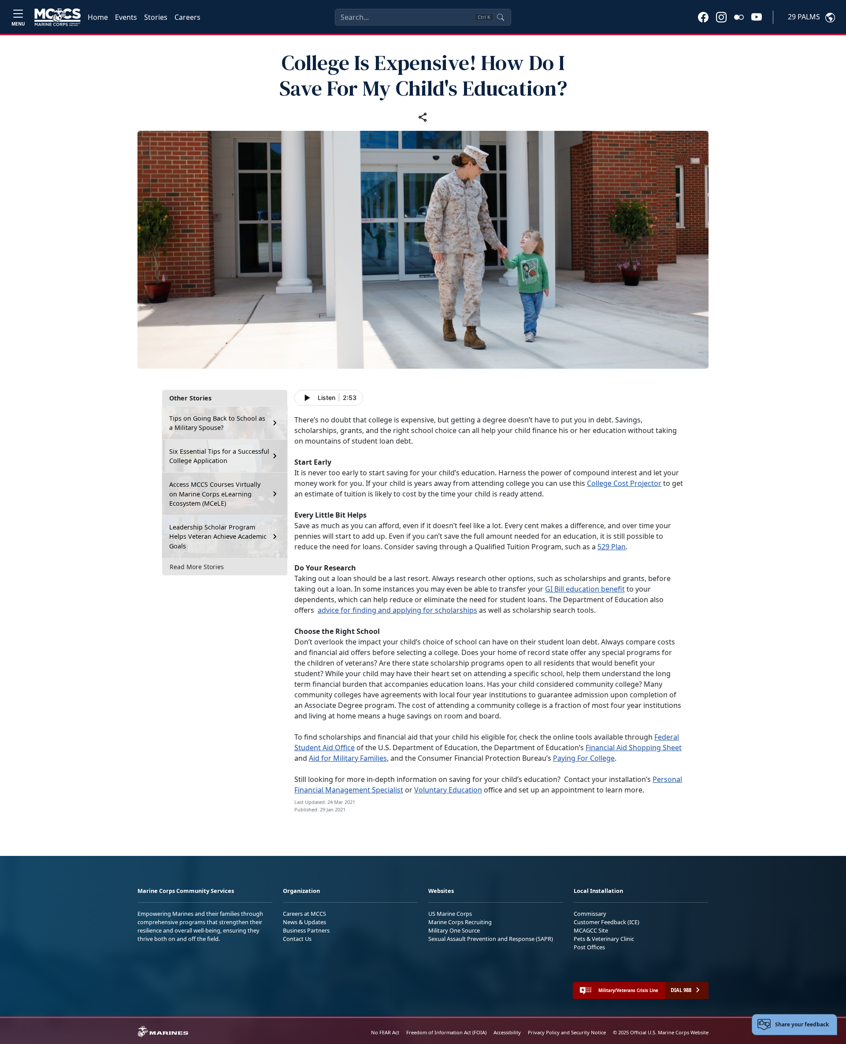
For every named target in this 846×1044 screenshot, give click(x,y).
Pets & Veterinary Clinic (604, 939)
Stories (155, 17)
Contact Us (297, 939)
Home (98, 17)
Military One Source (454, 930)
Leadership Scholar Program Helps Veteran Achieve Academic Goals (218, 536)
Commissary (590, 914)
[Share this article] (423, 117)
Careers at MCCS (304, 914)
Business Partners (306, 930)
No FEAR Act (385, 1032)
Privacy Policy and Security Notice (567, 1032)
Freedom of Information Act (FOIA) (446, 1032)
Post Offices (589, 947)
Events (126, 17)
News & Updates (304, 922)
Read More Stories (197, 567)
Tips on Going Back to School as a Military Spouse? (217, 423)
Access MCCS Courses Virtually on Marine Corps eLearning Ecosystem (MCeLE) (214, 493)
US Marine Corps (450, 914)
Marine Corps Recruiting (460, 922)
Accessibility (507, 1032)
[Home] (57, 17)
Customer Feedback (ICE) (606, 922)
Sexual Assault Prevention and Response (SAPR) (490, 939)
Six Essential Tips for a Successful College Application (219, 456)
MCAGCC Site (591, 930)
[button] (703, 17)
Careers (187, 17)
